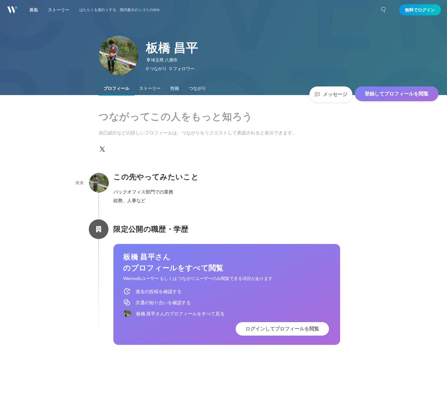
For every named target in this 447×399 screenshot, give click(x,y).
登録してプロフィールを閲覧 (397, 93)
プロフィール (116, 88)
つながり (197, 88)
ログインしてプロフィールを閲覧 (282, 328)
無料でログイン (420, 10)
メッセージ (335, 94)
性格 (175, 88)
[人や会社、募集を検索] (384, 10)
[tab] (116, 88)
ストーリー (150, 88)
